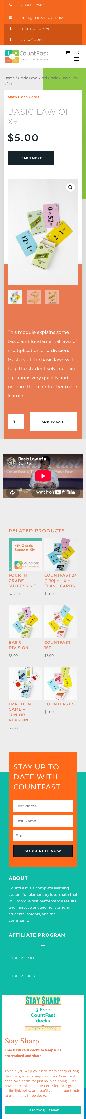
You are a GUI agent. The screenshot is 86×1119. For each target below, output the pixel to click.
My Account (32, 40)
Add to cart (53, 421)
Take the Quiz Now (43, 1110)
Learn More (31, 158)
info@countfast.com (41, 18)
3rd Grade (49, 78)
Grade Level (28, 78)
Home (9, 78)
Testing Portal (35, 29)
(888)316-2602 (32, 5)
